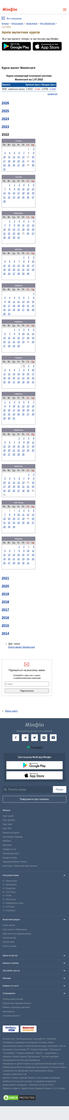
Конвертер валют (11, 853)
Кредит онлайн (10, 858)
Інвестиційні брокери (13, 837)
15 (9, 193)
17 (4, 161)
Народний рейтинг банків (15, 862)
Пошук (59, 789)
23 (33, 161)
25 (9, 165)
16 (33, 157)
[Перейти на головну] (10, 10)
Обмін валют (9, 925)
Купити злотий (9, 946)
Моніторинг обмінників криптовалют (20, 866)
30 (33, 165)
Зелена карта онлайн (13, 999)
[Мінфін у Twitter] (34, 737)
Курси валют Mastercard (21, 647)
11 (9, 157)
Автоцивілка (9, 1011)
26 (14, 165)
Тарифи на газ (9, 849)
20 (18, 161)
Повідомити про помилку (34, 799)
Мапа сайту (11, 711)
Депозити (7, 845)
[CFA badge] (45, 1029)
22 (9, 197)
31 (4, 169)
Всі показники (14, 18)
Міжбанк (7, 841)
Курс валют (8, 816)
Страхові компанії (11, 1016)
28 (23, 165)
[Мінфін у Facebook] (15, 737)
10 (4, 157)
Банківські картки (11, 832)
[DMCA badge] (34, 1098)
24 (4, 165)
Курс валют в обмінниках (15, 929)
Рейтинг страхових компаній (16, 1007)
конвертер (52, 94)
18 (9, 161)
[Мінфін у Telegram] (25, 737)
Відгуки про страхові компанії (17, 1003)
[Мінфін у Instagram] (44, 737)
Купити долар (9, 938)
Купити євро (8, 942)
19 (14, 161)
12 (14, 157)
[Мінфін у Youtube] (53, 737)
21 (23, 161)
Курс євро (7, 824)
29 (9, 237)
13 (18, 157)
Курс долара (9, 820)
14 (23, 157)
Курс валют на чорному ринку (17, 934)
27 (18, 165)
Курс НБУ (7, 828)
